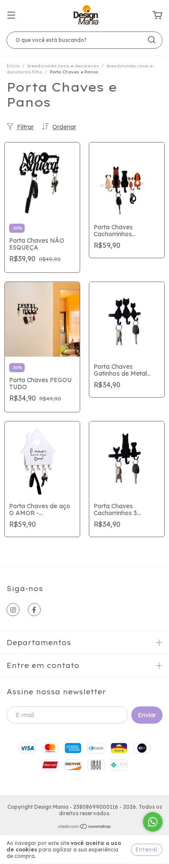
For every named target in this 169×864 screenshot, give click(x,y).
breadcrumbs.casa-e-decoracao (63, 66)
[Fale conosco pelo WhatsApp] (152, 822)
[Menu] (11, 15)
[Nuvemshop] (85, 827)
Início (13, 66)
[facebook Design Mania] (34, 609)
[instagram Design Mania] (13, 609)
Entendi (147, 849)
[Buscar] (151, 40)
